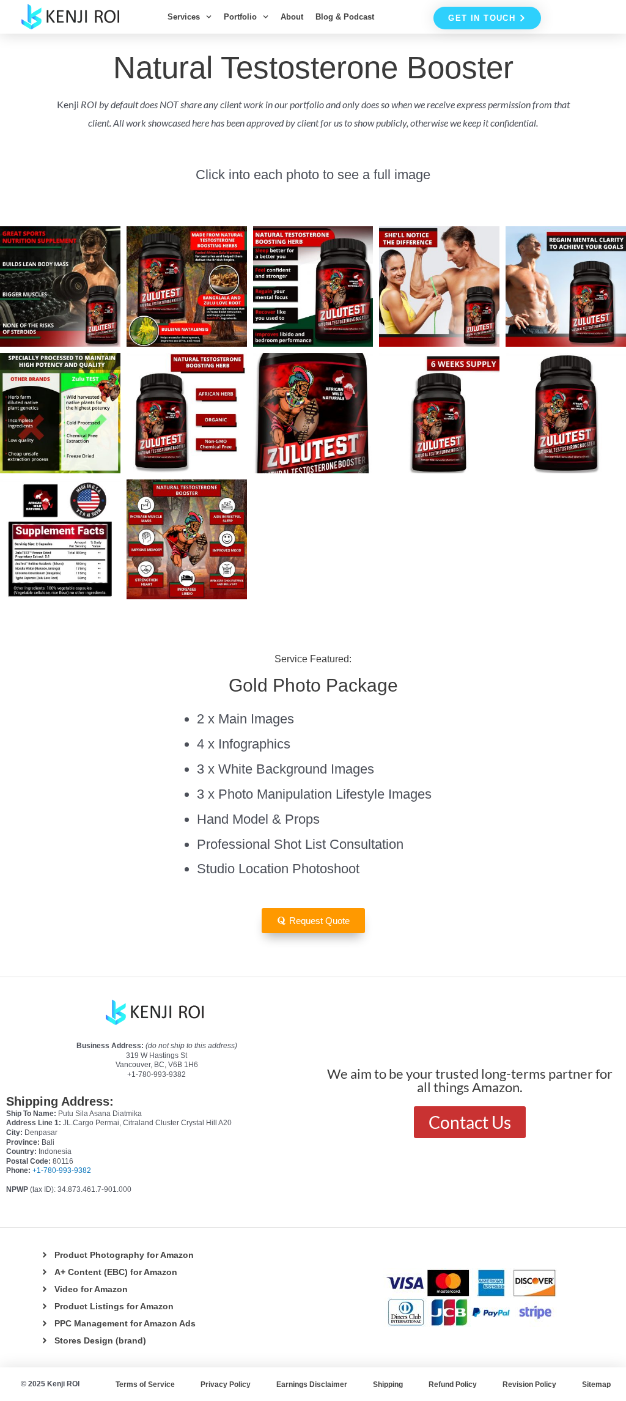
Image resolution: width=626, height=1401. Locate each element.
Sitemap (596, 1384)
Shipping (388, 1384)
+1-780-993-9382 (61, 1170)
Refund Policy (453, 1384)
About (292, 16)
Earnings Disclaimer (311, 1384)
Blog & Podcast (344, 16)
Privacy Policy (226, 1384)
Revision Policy (529, 1384)
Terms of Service (145, 1384)
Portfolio (240, 16)
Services (184, 16)
